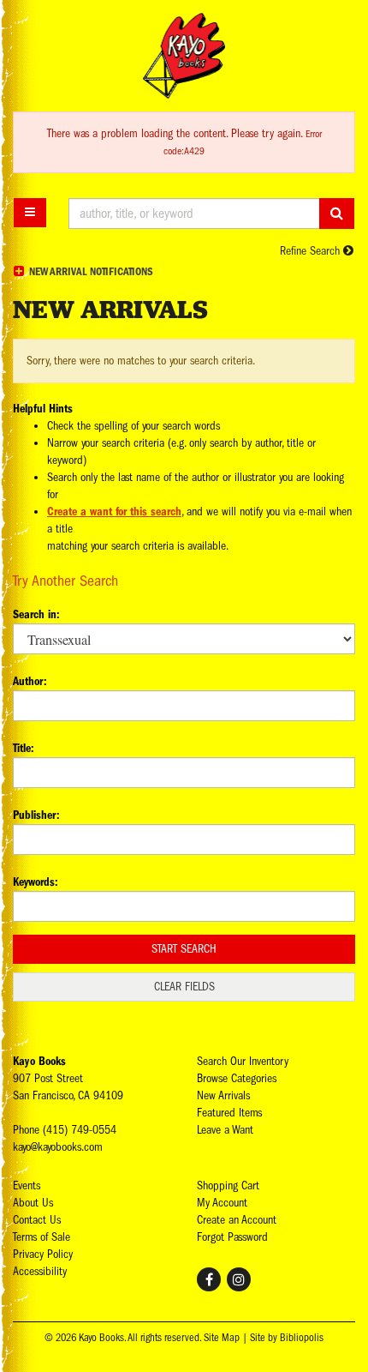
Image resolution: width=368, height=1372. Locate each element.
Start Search (184, 949)
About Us (33, 1202)
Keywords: (35, 882)
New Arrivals (223, 1095)
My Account (222, 1202)
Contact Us (37, 1220)
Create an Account (236, 1220)
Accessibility (40, 1271)
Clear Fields (184, 986)
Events (26, 1185)
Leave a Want (225, 1129)
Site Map (222, 1338)
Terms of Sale (41, 1237)
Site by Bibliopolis (286, 1338)
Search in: (36, 614)
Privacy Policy (43, 1254)
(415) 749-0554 (79, 1129)
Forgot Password (232, 1237)
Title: (23, 748)
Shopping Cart (228, 1185)
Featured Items (229, 1112)
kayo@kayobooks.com (58, 1147)
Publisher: (36, 815)
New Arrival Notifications (90, 271)
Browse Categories (236, 1078)
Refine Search (311, 251)
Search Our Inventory (242, 1061)
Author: (30, 681)
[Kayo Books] (184, 56)
